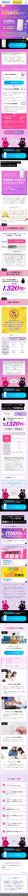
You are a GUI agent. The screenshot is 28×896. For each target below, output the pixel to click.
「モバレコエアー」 (9, 883)
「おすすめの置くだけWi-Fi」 (17, 882)
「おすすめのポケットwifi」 (9, 881)
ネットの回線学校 (7, 885)
